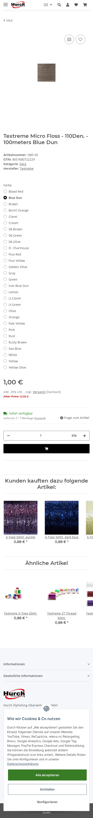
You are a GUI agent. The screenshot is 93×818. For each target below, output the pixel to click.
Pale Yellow (17, 323)
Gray (12, 273)
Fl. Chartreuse (19, 248)
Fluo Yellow (17, 261)
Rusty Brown (18, 342)
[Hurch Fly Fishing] (18, 5)
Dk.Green (15, 235)
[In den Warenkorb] (46, 448)
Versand (39, 392)
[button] (59, 4)
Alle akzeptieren (47, 775)
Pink (12, 330)
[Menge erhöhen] (84, 435)
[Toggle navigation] (5, 2)
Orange (14, 317)
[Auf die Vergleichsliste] (69, 39)
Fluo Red (15, 254)
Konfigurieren (47, 802)
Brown (13, 204)
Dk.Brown (15, 229)
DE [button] (46, 4)
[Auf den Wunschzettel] (80, 39)
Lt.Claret (15, 298)
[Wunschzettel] (76, 4)
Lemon (13, 292)
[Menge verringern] (8, 435)
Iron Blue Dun (19, 286)
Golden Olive (18, 267)
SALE (22, 164)
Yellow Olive (17, 367)
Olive (12, 311)
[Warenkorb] (85, 4)
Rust (12, 336)
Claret (13, 217)
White (13, 355)
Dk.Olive (15, 242)
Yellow (13, 361)
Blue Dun (15, 198)
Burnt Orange (19, 210)
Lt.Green (15, 304)
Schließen (47, 789)
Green (13, 279)
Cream (13, 223)
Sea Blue (15, 348)
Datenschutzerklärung (22, 764)
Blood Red (16, 191)
